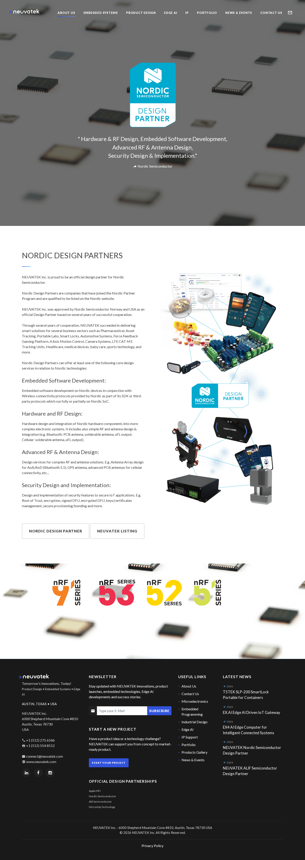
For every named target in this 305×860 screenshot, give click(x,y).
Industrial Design (194, 722)
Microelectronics (195, 701)
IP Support (190, 737)
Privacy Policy (152, 845)
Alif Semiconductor (100, 801)
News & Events (193, 760)
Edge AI (188, 729)
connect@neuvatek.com (44, 756)
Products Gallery (194, 752)
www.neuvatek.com (41, 761)
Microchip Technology (102, 807)
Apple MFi (95, 791)
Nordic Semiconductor (102, 796)
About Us (189, 686)
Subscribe (159, 711)
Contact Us (190, 694)
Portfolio (189, 744)
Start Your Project (109, 762)
